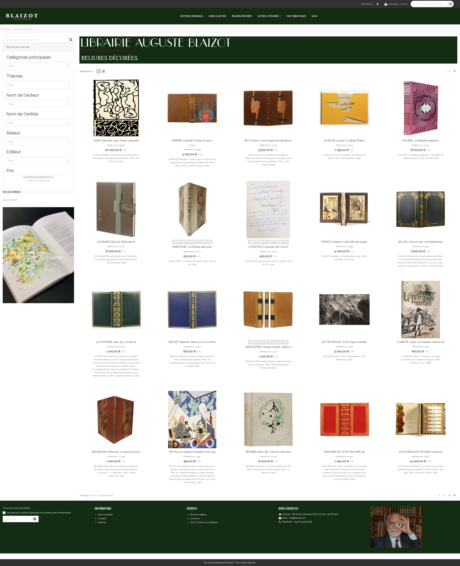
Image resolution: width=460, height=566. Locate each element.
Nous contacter (105, 514)
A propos (102, 518)
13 (449, 495)
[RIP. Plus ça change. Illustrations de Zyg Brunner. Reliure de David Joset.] (192, 419)
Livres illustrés (217, 16)
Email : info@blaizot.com (293, 518)
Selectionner (85, 71)
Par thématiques (296, 16)
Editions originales (191, 16)
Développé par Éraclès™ (223, 562)
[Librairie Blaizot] (25, 16)
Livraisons (195, 518)
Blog (315, 16)
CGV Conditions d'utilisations (204, 522)
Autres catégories (268, 16)
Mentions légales (198, 514)
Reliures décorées (242, 16)
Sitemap (102, 522)
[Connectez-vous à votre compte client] (377, 4)
